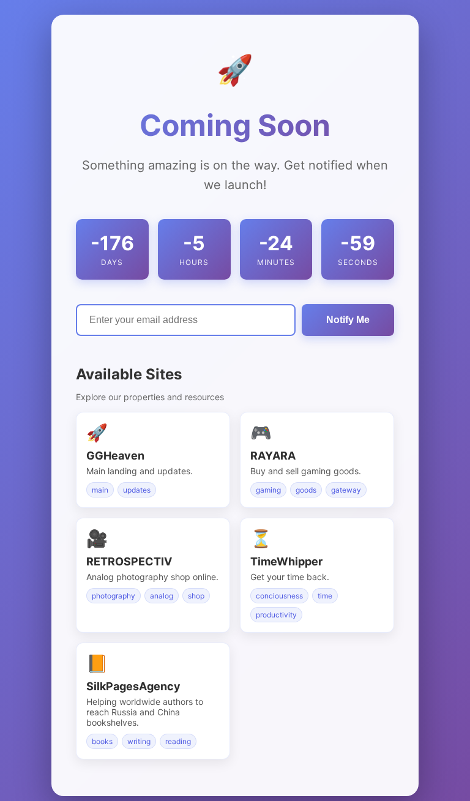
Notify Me (348, 320)
